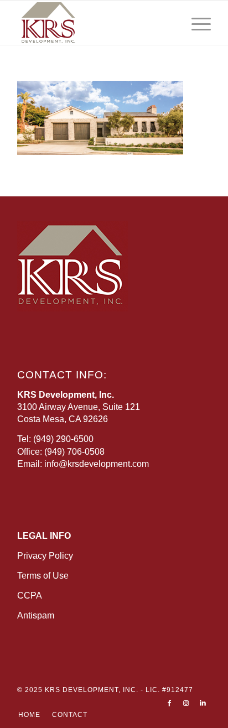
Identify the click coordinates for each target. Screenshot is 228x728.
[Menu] (195, 23)
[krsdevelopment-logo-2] (94, 23)
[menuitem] (195, 23)
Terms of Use (43, 575)
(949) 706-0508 (74, 451)
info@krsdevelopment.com (96, 464)
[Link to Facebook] (169, 703)
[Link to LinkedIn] (202, 703)
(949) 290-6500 (63, 439)
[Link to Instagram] (186, 703)
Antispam (35, 615)
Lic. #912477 (169, 690)
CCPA (29, 595)
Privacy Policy (45, 555)
